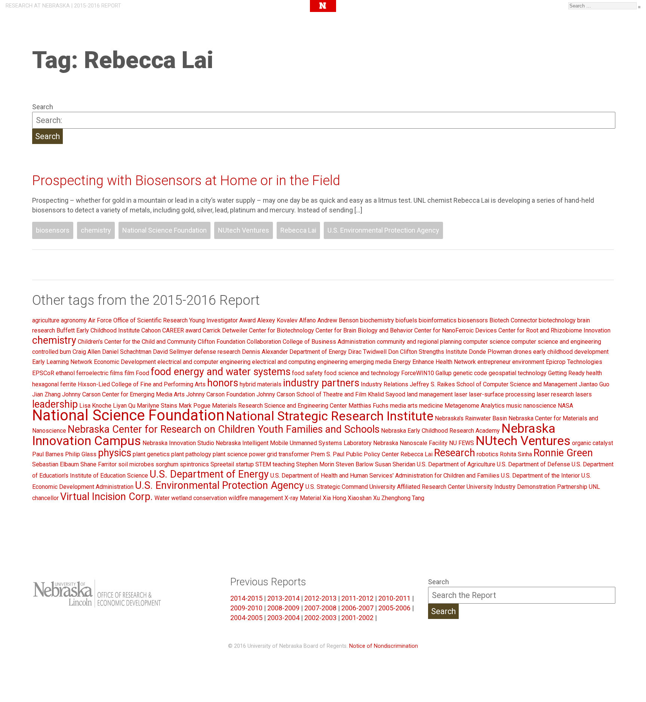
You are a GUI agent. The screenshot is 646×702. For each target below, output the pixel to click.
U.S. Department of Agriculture (456, 464)
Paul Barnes (48, 454)
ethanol (65, 373)
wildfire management (255, 498)
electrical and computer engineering (203, 361)
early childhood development (571, 351)
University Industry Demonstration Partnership (527, 486)
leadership (55, 404)
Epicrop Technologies (574, 361)
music (514, 405)
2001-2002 (357, 618)
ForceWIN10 (417, 373)
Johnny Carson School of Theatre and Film (311, 394)
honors (222, 383)
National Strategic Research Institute (329, 415)
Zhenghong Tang (402, 498)
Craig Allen (87, 351)
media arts (404, 405)
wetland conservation (199, 498)
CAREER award (181, 330)
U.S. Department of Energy (209, 474)
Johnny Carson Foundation (220, 394)
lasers (583, 394)
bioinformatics (437, 320)
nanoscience (539, 405)
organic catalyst (592, 443)
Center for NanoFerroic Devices (455, 330)
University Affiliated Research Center (417, 486)
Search (42, 107)
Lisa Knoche (95, 405)
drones (522, 351)
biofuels (406, 320)
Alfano (307, 320)
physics (114, 453)
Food (142, 373)
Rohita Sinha (516, 454)
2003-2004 (283, 618)
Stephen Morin (315, 464)
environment (528, 361)
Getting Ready (566, 373)
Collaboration (264, 341)
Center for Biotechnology (281, 330)
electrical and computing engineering (300, 361)
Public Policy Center (372, 454)
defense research (217, 351)
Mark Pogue (194, 405)
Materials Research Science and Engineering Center (279, 405)
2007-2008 (320, 608)
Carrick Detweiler (225, 330)
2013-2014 (283, 598)
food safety (307, 373)
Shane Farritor (98, 464)
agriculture (45, 320)
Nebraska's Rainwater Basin (471, 418)
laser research (555, 394)
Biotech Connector (513, 320)
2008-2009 (283, 608)
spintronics (194, 464)
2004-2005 (246, 618)
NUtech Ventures (243, 230)
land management (430, 394)
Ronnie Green (563, 453)
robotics (487, 454)
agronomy (74, 320)
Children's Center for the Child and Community (137, 341)
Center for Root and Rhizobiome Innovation (554, 330)
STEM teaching (275, 464)
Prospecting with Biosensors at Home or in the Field (186, 180)
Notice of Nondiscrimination (383, 646)
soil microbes (136, 464)
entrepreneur (494, 361)
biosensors (53, 230)
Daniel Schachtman (126, 351)
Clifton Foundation (221, 341)
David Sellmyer (173, 351)
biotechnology (557, 320)
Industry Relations (384, 384)
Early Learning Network (62, 361)
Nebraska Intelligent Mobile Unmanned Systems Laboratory (294, 443)
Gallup (444, 373)
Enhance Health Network (444, 361)
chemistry (96, 230)
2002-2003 (320, 618)
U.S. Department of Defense (533, 464)
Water (162, 498)
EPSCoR (43, 373)
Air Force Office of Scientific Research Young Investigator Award (172, 320)
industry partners (321, 383)
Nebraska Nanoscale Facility (410, 443)
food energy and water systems (220, 372)
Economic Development (125, 361)
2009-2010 (246, 608)
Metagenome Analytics (474, 405)
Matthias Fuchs (368, 405)
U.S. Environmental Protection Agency (383, 230)
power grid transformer (279, 454)
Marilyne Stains (157, 405)
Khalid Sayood (386, 394)
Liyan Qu (124, 405)
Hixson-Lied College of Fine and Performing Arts (142, 384)
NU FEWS (461, 443)
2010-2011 (394, 598)
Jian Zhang (46, 394)
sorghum (167, 464)
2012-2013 (320, 598)
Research (454, 453)
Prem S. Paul (327, 454)
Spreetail (222, 464)
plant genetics (151, 454)
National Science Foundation (164, 230)
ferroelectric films (99, 373)
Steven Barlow (354, 464)
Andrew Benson (338, 320)
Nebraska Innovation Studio (178, 443)
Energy (402, 361)
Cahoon (151, 330)
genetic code (470, 373)
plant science (230, 454)
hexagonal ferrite (54, 384)
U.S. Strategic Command (336, 486)
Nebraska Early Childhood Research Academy (440, 430)
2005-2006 (394, 608)
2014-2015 (246, 598)
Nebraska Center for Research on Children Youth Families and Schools (223, 429)
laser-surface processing (502, 394)
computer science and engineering (556, 341)
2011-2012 (357, 598)
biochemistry (377, 320)
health (594, 373)
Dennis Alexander (265, 351)
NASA (565, 405)
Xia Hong (334, 498)
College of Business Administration (329, 341)
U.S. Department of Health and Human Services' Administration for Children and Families (384, 475)
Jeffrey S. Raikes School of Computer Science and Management (493, 384)
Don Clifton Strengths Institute (427, 351)
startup (245, 464)
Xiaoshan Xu (364, 498)
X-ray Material (302, 498)
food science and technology (362, 373)
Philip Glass (80, 454)
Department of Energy (318, 351)
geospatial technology (518, 373)
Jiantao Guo (594, 384)
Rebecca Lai (298, 230)
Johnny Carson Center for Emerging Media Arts (123, 394)
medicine (431, 405)
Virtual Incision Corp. (106, 497)
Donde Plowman (490, 351)
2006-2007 (357, 608)
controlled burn (51, 351)
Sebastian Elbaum (55, 464)
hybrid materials (261, 384)
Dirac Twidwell (367, 351)
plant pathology (191, 454)
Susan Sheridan (395, 464)
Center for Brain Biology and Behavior (364, 330)
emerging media (370, 361)
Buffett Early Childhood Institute (98, 330)
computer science (486, 341)
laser (460, 394)
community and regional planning (419, 341)
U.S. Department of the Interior (540, 475)
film (129, 373)
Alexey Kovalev (277, 320)
